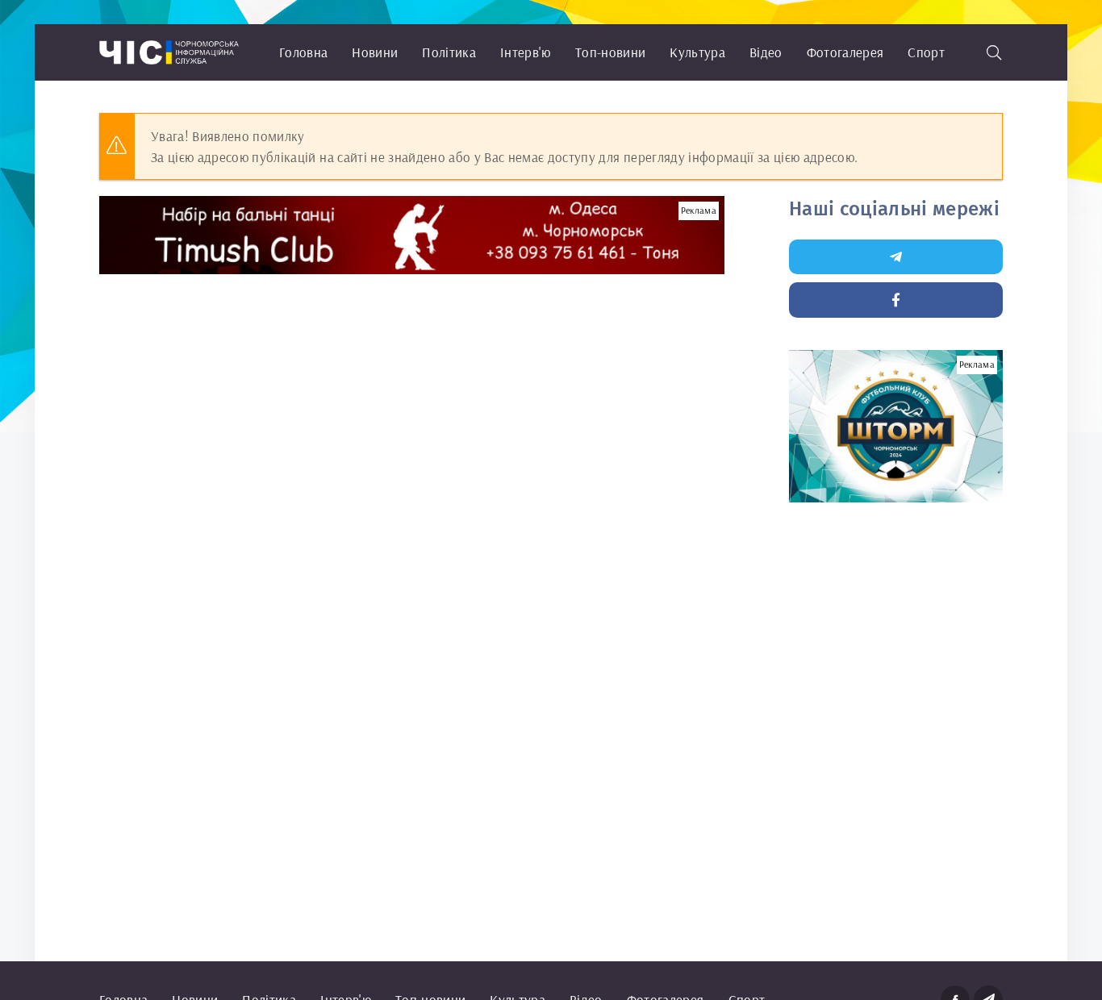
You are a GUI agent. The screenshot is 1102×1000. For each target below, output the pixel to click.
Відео (766, 52)
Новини (375, 52)
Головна (303, 52)
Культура (697, 52)
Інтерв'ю (525, 52)
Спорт (926, 52)
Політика (449, 52)
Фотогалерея (845, 52)
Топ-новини (610, 52)
